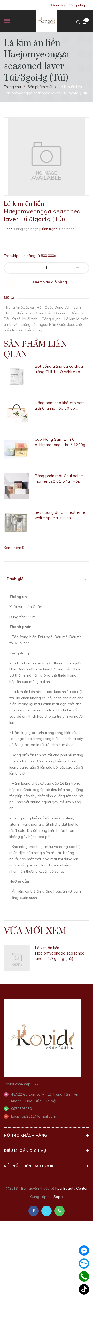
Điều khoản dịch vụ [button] (25, 1150)
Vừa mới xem (35, 931)
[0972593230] (84, 1276)
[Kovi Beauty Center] (42, 1037)
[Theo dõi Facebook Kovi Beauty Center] (33, 1211)
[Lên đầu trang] (76, 1311)
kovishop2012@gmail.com (33, 1116)
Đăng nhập (77, 5)
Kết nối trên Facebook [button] (29, 1165)
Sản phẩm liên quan (35, 349)
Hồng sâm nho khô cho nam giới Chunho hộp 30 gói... (60, 405)
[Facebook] (84, 1250)
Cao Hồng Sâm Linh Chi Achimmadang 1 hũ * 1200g (60, 442)
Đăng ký (58, 5)
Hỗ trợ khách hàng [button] (25, 1135)
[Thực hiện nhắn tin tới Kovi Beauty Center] (46, 1211)
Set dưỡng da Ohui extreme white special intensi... (60, 515)
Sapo (58, 1196)
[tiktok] (84, 1289)
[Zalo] (84, 1263)
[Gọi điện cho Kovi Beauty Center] (59, 1211)
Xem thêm (13, 547)
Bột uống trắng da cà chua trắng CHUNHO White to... (59, 369)
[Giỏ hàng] (85, 22)
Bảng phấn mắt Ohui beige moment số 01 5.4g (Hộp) (59, 478)
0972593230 (21, 1108)
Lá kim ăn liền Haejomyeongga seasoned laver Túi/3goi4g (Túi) (59, 953)
